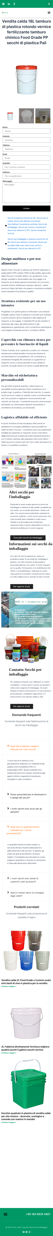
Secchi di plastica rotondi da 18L (22, 218)
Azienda (6, 136)
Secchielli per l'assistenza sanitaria (22, 224)
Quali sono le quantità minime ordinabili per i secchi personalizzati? (23, 830)
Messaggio (7, 181)
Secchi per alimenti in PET (19, 230)
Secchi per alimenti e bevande (27, 221)
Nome (5, 127)
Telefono (6, 145)
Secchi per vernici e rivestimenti (32, 227)
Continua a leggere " (8, 986)
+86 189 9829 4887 (38, 1214)
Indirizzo (6, 172)
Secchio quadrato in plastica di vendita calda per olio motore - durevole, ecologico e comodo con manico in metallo (26, 1116)
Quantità (6, 163)
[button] (49, 4)
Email (5, 154)
